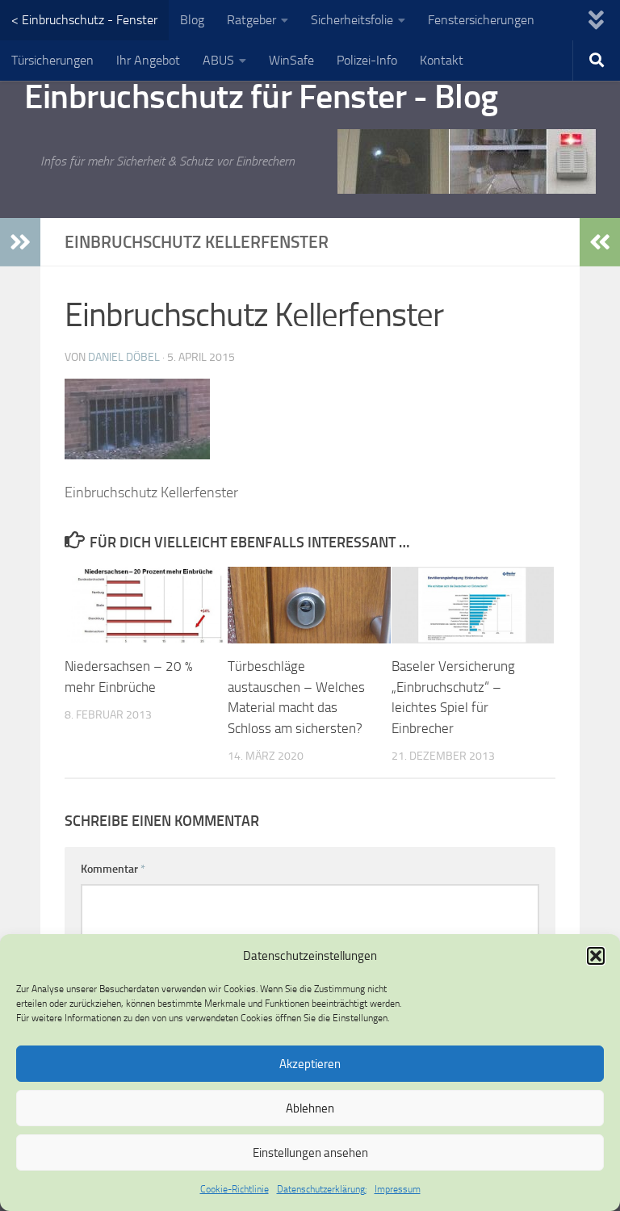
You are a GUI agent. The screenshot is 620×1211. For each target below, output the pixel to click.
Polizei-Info (367, 60)
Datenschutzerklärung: (322, 1189)
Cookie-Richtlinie (234, 1189)
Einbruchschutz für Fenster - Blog (261, 97)
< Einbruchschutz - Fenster (84, 19)
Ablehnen (310, 1108)
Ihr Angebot (148, 60)
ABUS (218, 60)
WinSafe (291, 60)
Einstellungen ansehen (310, 1153)
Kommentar (113, 869)
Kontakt (441, 60)
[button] (596, 956)
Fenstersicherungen (481, 19)
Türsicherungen (52, 60)
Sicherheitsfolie (352, 19)
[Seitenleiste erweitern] (20, 242)
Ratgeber (251, 19)
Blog (192, 19)
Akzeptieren (310, 1064)
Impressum (398, 1189)
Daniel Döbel (124, 357)
